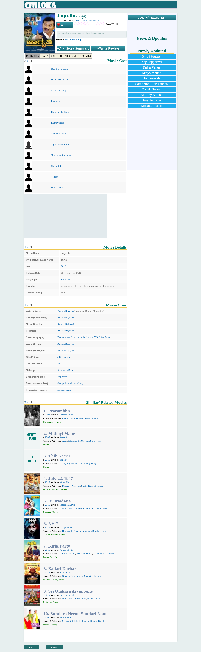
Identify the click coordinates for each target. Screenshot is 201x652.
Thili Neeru (59, 455)
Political (96, 20)
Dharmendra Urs (76, 441)
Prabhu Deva (68, 418)
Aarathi (63, 437)
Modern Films (64, 390)
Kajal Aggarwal (151, 62)
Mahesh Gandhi (82, 508)
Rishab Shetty (66, 550)
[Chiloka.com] (40, 5)
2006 (47, 437)
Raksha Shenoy (99, 508)
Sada (59, 363)
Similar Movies (81, 56)
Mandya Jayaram (59, 69)
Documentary (49, 422)
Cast (45, 56)
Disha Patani (151, 67)
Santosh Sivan (66, 414)
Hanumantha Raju (60, 112)
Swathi (74, 463)
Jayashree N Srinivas (61, 144)
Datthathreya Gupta (67, 337)
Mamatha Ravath (92, 576)
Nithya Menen (151, 73)
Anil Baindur (66, 617)
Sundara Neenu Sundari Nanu (79, 613)
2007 (47, 414)
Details (65, 56)
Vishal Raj (65, 482)
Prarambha (59, 410)
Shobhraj (98, 486)
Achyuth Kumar (84, 553)
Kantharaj (78, 383)
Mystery (54, 534)
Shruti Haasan (152, 56)
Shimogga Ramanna (61, 155)
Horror (62, 534)
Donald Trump (151, 89)
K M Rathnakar (81, 621)
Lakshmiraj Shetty (88, 463)
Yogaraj (63, 459)
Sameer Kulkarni (65, 324)
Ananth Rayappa (74, 39)
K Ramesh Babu (65, 370)
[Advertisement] (65, 216)
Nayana (66, 576)
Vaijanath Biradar (91, 531)
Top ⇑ (28, 60)
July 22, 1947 (60, 478)
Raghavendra (57, 123)
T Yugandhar (66, 527)
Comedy (53, 557)
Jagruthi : (32, 56)
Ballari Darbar (62, 568)
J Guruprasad (64, 357)
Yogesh (54, 177)
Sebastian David (67, 505)
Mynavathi (67, 621)
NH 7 (53, 523)
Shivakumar (57, 187)
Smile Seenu (66, 572)
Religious (47, 602)
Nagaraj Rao (57, 166)
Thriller (46, 534)
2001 (47, 617)
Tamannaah (152, 78)
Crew (54, 56)
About (32, 647)
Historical (56, 489)
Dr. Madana (59, 501)
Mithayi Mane (61, 433)
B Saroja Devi (83, 418)
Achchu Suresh (85, 337)
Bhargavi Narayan (71, 486)
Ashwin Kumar (58, 133)
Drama (77, 20)
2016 (63, 266)
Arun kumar (77, 576)
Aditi (64, 441)
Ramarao (55, 101)
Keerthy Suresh (152, 95)
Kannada (65, 279)
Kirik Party (59, 546)
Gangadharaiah (64, 383)
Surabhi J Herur (93, 441)
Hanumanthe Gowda (104, 553)
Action (61, 579)
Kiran (103, 531)
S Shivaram (80, 598)
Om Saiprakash (67, 595)
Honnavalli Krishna (71, 531)
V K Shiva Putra (102, 337)
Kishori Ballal (97, 621)
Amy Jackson (151, 100)
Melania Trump (151, 105)
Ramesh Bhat (93, 598)
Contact (54, 647)
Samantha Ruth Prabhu (151, 84)
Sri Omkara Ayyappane (70, 591)
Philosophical (86, 20)
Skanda (94, 418)
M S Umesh (68, 508)
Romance (47, 512)
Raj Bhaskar (63, 376)
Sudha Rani (87, 486)
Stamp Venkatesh (59, 79)
